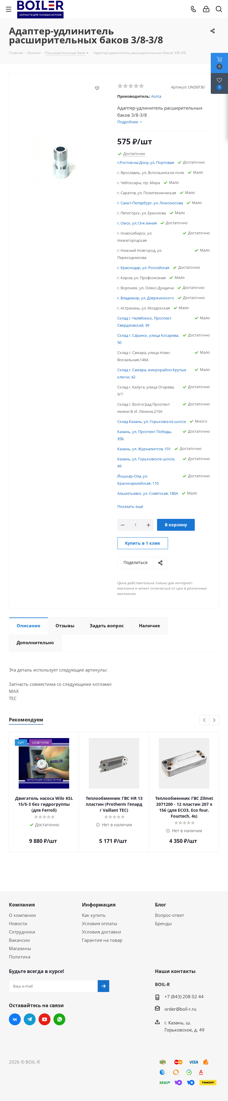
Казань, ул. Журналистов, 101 (144, 448)
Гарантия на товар (102, 940)
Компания (22, 904)
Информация (98, 904)
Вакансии (19, 940)
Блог (160, 904)
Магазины (20, 948)
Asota (156, 96)
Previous (205, 720)
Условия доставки (101, 932)
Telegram (30, 1019)
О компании (22, 915)
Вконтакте (15, 1019)
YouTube (44, 1019)
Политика (19, 957)
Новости (18, 923)
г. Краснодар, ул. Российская (143, 267)
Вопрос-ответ (169, 915)
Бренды (163, 923)
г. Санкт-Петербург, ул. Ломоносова (150, 203)
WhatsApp (59, 1019)
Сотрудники (22, 932)
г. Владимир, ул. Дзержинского (145, 298)
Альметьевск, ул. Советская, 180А (147, 493)
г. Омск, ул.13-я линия (137, 223)
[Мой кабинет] (206, 9)
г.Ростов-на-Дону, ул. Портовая (145, 162)
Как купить (94, 915)
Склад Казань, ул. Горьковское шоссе (151, 421)
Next (214, 720)
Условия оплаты (99, 923)
